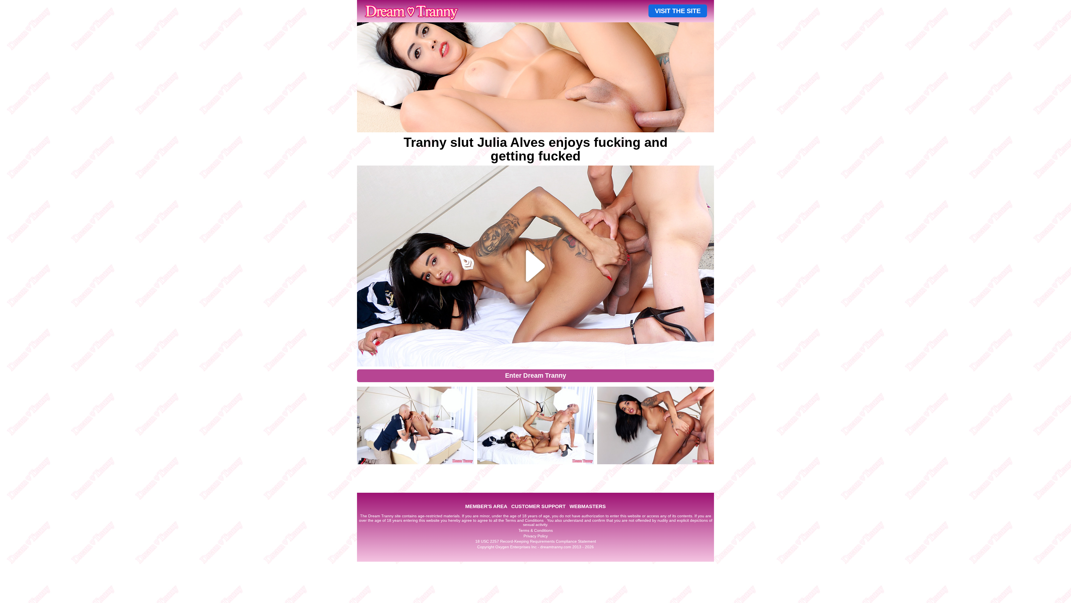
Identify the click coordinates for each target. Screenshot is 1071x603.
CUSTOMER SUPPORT (538, 506)
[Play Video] (535, 266)
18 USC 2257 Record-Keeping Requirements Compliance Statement (535, 541)
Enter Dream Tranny (535, 375)
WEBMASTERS (588, 506)
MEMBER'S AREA (486, 506)
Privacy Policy (536, 536)
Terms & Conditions (535, 530)
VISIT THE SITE (678, 11)
